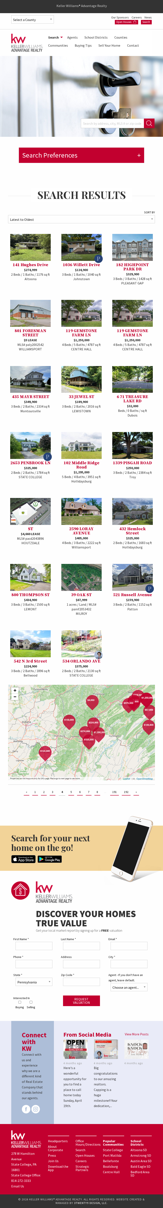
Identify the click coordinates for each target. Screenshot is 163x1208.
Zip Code (67, 975)
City (111, 957)
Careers (137, 17)
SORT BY (149, 212)
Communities (58, 45)
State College (113, 1150)
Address (66, 957)
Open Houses (124, 22)
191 (114, 792)
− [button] (15, 696)
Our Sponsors (120, 17)
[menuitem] (54, 37)
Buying (19, 1007)
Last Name (68, 939)
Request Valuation (81, 1001)
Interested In (21, 998)
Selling (31, 1007)
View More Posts (137, 1034)
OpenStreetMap (144, 778)
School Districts (96, 37)
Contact (133, 45)
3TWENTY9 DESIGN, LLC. (91, 1203)
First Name (21, 939)
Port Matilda (112, 1155)
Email (112, 939)
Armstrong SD (141, 1155)
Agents (72, 37)
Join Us (53, 1161)
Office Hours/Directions (88, 1142)
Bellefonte (111, 1161)
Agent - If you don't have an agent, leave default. (125, 977)
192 (126, 792)
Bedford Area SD (140, 1173)
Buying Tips (83, 45)
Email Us (17, 1186)
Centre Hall (111, 1172)
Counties (120, 37)
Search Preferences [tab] (49, 155)
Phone (18, 957)
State (17, 975)
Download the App (58, 1168)
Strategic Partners (82, 1168)
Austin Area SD (141, 1161)
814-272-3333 (21, 1181)
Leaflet (126, 778)
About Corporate (55, 1148)
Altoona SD (139, 1150)
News (148, 17)
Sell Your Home (109, 45)
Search (146, 22)
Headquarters (58, 1141)
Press (52, 1155)
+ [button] (15, 690)
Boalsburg (110, 1166)
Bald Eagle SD (140, 1166)
